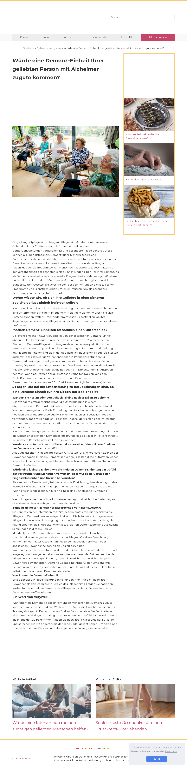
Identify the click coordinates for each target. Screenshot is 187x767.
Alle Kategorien (158, 37)
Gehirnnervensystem (49, 48)
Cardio (24, 37)
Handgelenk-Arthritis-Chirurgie (144, 179)
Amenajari (27, 758)
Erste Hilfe (127, 37)
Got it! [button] (157, 759)
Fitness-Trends (97, 37)
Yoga (46, 37)
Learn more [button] (171, 751)
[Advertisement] (58, 17)
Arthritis (68, 37)
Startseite (28, 48)
